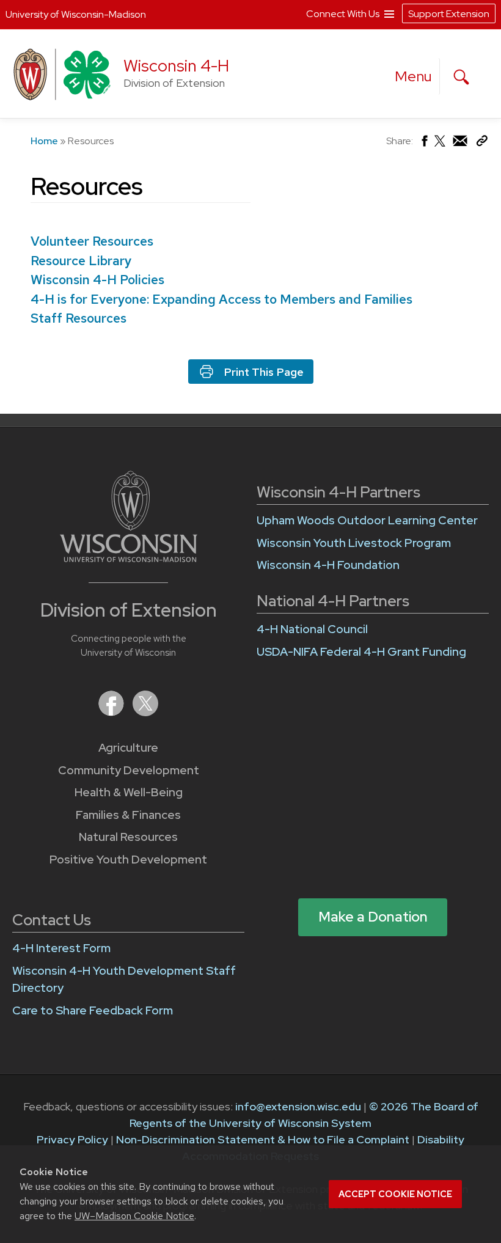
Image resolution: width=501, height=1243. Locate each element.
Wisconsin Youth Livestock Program (354, 543)
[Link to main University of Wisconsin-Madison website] (128, 558)
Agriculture (128, 747)
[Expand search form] (461, 77)
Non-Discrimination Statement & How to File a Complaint (262, 1139)
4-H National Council (312, 629)
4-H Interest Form (61, 948)
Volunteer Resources (92, 241)
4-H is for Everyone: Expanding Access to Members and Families (221, 299)
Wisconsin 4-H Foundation (328, 565)
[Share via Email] (461, 144)
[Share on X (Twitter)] (440, 145)
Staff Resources (78, 318)
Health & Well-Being (129, 792)
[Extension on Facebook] (112, 712)
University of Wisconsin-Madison (75, 14)
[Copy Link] (482, 143)
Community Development (128, 770)
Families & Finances (128, 815)
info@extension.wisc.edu (298, 1106)
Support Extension (448, 13)
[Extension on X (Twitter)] (145, 712)
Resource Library (81, 260)
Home (44, 140)
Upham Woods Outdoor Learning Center (367, 520)
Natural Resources (128, 837)
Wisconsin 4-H (176, 65)
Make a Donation (373, 917)
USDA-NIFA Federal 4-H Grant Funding (361, 651)
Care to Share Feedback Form (92, 1010)
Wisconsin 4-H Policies (97, 279)
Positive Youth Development (128, 859)
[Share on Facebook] (423, 144)
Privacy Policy (72, 1139)
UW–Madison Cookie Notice (134, 1215)
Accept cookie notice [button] (395, 1194)
